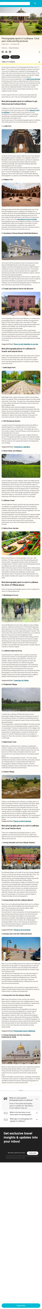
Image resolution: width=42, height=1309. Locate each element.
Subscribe (32, 1153)
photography (15, 57)
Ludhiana (5, 57)
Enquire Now (21, 1305)
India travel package (33, 79)
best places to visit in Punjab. (27, 219)
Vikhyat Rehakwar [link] (14, 48)
